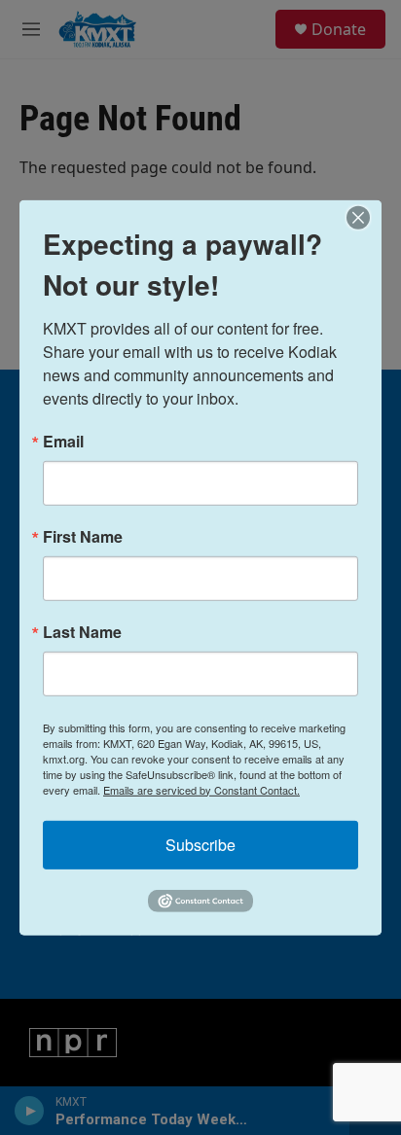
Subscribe (200, 844)
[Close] (364, 217)
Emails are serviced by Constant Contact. (201, 789)
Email (63, 440)
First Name (83, 536)
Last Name (82, 631)
